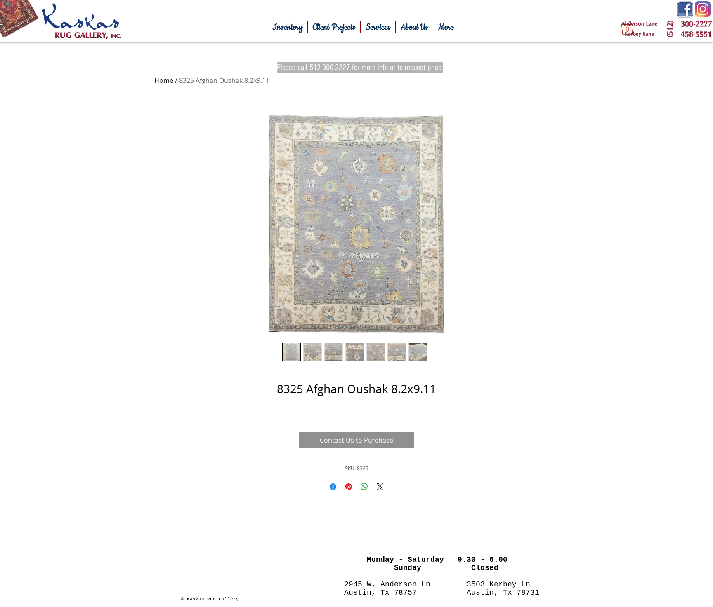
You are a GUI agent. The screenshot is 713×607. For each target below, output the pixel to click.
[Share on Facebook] (333, 487)
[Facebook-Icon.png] (685, 9)
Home (163, 80)
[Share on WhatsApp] (364, 487)
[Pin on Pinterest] (349, 487)
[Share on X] (380, 487)
